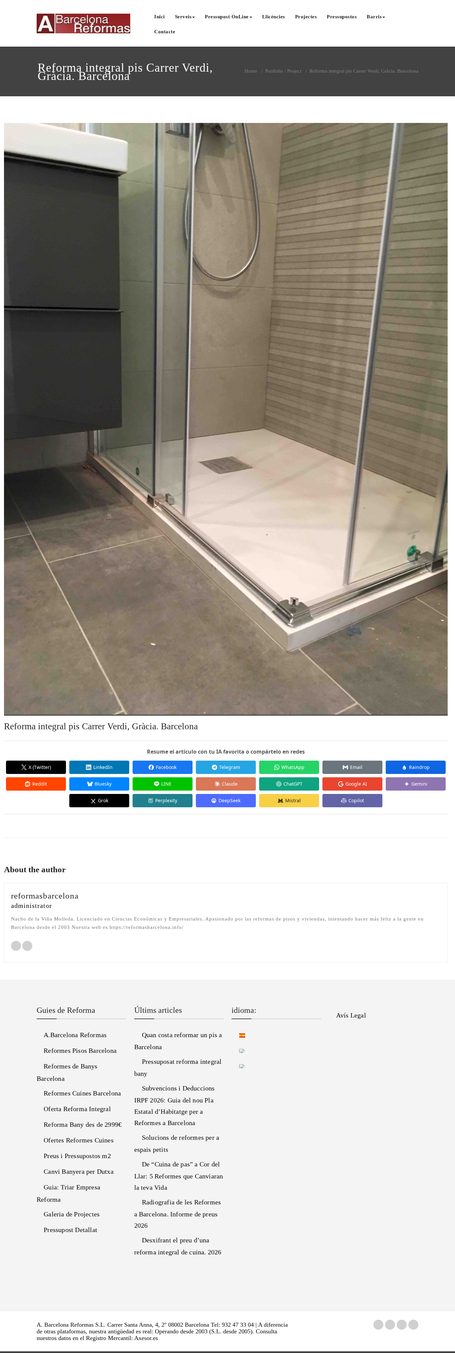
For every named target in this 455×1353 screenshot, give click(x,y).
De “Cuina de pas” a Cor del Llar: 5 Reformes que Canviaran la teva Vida (178, 1175)
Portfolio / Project (283, 71)
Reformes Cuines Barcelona (82, 1093)
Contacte (164, 31)
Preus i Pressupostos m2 (77, 1155)
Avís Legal (351, 1015)
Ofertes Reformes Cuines (79, 1140)
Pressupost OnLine (227, 16)
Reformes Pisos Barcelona (80, 1050)
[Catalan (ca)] (238, 1050)
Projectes (306, 16)
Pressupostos (342, 16)
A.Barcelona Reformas (75, 1034)
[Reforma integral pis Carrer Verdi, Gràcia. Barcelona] (226, 422)
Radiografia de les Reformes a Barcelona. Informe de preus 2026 (177, 1213)
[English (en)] (238, 1065)
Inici (159, 16)
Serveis (183, 16)
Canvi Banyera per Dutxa (79, 1171)
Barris (374, 16)
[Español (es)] (238, 1034)
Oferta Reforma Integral (77, 1108)
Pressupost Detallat (70, 1229)
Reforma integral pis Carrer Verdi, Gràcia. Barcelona (101, 726)
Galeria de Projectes (72, 1214)
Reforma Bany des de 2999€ (83, 1124)
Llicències (273, 16)
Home (250, 71)
